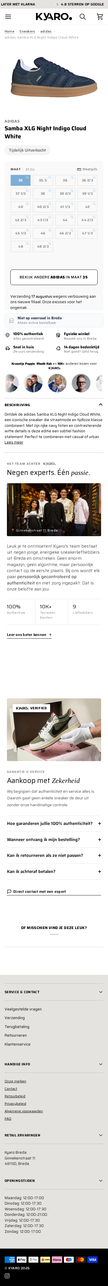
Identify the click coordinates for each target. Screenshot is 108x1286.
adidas (46, 31)
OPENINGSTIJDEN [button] (20, 1180)
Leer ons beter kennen (26, 635)
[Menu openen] (13, 17)
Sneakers (27, 31)
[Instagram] (7, 1276)
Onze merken (15, 1081)
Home (9, 31)
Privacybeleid (15, 1103)
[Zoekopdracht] (77, 17)
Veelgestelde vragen (23, 1009)
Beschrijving (17, 405)
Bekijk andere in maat (54, 277)
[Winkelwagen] (94, 17)
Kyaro (14, 1268)
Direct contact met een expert (39, 892)
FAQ (8, 1118)
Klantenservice (18, 1044)
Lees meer (14, 442)
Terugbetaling (17, 1027)
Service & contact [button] (22, 992)
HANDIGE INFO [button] (17, 1064)
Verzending (15, 1018)
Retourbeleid (15, 1096)
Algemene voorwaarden (24, 1111)
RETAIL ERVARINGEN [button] (22, 1135)
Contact (11, 1088)
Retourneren (16, 1035)
